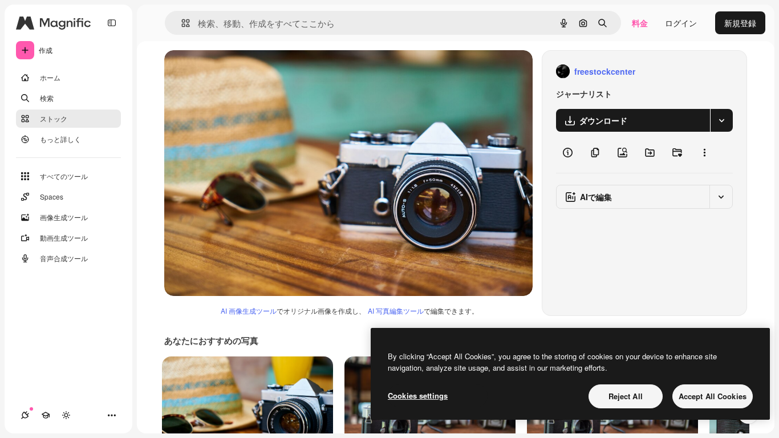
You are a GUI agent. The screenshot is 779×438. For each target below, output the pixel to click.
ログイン (681, 23)
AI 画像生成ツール (249, 310)
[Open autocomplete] (181, 23)
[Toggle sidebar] (112, 23)
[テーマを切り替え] (66, 415)
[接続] (25, 415)
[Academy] (45, 415)
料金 (640, 23)
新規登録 (740, 23)
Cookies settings (418, 395)
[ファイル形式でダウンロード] (721, 120)
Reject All (625, 396)
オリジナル (242, 72)
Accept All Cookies (712, 396)
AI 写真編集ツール (396, 310)
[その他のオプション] (704, 152)
